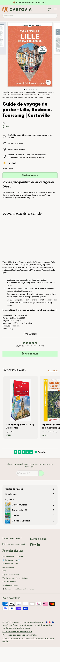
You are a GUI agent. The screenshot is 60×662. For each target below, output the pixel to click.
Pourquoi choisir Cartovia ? (13, 556)
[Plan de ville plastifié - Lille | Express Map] (20, 407)
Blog (4, 571)
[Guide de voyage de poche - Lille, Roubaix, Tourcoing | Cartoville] (30, 236)
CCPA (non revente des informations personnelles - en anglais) (28, 639)
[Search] (55, 16)
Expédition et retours (10, 574)
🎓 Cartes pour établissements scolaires (18, 589)
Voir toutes (53, 370)
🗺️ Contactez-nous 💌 (11, 560)
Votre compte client (10, 564)
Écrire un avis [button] (30, 353)
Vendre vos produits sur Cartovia (15, 578)
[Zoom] (48, 82)
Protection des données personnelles (19, 635)
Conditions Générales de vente (17, 631)
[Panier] (49, 9)
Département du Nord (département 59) (20, 192)
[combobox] (30, 16)
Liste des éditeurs (9, 582)
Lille (32, 197)
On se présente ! (8, 567)
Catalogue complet (10, 585)
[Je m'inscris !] (41, 473)
